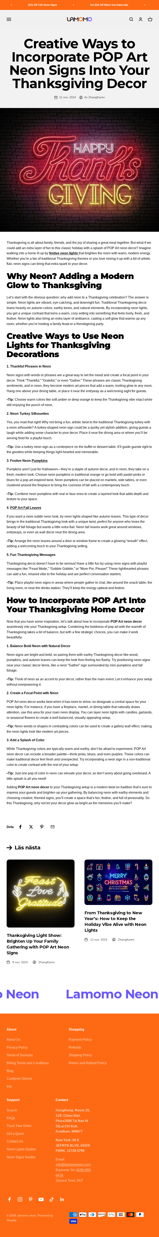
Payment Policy (80, 1039)
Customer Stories (19, 1078)
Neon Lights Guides (21, 1149)
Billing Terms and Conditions (28, 1063)
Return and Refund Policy (88, 1063)
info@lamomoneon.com (73, 1164)
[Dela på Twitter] (31, 827)
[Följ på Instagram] (20, 1199)
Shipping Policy (80, 1055)
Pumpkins (40, 460)
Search (12, 1110)
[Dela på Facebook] (20, 827)
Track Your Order (19, 1126)
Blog (10, 1071)
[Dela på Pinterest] (42, 827)
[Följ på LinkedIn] (62, 1199)
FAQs (11, 1118)
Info (9, 1086)
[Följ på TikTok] (51, 1199)
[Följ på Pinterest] (30, 1199)
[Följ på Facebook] (9, 1199)
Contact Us (15, 1141)
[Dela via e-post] (52, 827)
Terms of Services (20, 1055)
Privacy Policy (17, 1047)
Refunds (75, 1047)
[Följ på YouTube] (41, 1199)
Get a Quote (15, 1133)
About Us (13, 1039)
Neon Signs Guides (21, 1157)
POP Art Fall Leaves (25, 507)
